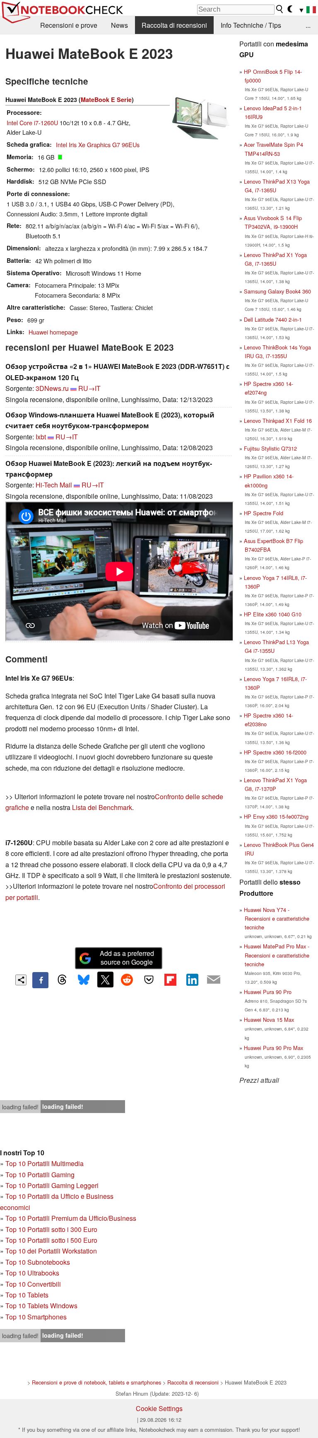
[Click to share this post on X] (105, 979)
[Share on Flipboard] (170, 979)
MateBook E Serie (106, 99)
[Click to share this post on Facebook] (40, 980)
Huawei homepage (53, 331)
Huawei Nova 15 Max (269, 1019)
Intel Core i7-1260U (32, 122)
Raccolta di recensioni (174, 25)
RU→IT (89, 388)
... (308, 25)
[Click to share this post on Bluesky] (84, 980)
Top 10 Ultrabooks (32, 1273)
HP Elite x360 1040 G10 (272, 614)
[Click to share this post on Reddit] (127, 979)
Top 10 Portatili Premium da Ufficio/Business (70, 1218)
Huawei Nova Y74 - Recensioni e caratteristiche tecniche (276, 918)
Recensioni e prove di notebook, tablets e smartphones (96, 1382)
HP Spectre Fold (263, 513)
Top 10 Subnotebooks (37, 1262)
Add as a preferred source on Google (127, 957)
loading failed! (20, 1107)
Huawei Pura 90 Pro (268, 992)
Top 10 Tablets (26, 1295)
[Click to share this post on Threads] (62, 980)
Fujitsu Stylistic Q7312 (270, 448)
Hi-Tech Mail (54, 485)
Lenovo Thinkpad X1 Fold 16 (278, 420)
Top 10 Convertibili (33, 1284)
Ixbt (41, 436)
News (119, 25)
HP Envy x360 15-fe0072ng (276, 816)
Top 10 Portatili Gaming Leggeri (52, 1185)
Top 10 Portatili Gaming (40, 1174)
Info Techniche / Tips (251, 25)
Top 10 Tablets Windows (41, 1305)
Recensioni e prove (68, 25)
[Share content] (20, 980)
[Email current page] (214, 980)
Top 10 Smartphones (36, 1317)
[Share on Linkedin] (192, 979)
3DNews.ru (52, 388)
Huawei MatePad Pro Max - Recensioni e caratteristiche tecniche (276, 955)
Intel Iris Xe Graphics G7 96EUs (98, 144)
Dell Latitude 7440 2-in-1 (273, 319)
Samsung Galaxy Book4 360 (277, 291)
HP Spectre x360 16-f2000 (275, 752)
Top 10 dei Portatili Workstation (51, 1251)
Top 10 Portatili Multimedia (44, 1163)
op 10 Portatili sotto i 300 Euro (53, 1229)
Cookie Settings (159, 1408)
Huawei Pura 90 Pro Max (273, 1048)
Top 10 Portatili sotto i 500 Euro (51, 1240)
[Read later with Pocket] (149, 979)
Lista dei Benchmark (102, 807)
